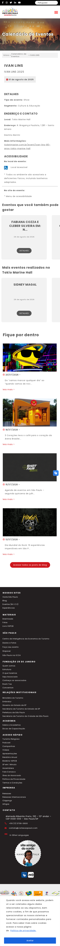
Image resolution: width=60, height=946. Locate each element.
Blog (5, 601)
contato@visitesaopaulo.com (23, 828)
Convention (8, 688)
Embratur (7, 701)
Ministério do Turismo (13, 698)
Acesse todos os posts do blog (30, 565)
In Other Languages (19, 835)
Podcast (6, 743)
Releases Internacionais (14, 797)
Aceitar (30, 940)
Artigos (6, 804)
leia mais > (9, 389)
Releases (7, 793)
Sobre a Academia (12, 725)
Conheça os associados (14, 680)
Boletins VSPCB (10, 761)
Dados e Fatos (9, 643)
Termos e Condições (12, 783)
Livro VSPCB (8, 626)
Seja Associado (10, 677)
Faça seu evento (11, 647)
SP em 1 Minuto (9, 764)
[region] (30, 921)
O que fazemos (10, 673)
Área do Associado (12, 775)
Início (6, 55)
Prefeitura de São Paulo (14, 712)
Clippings (7, 800)
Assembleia (8, 768)
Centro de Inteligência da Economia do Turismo (26, 639)
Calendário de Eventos (18, 55)
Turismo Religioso (11, 739)
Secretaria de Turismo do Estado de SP (21, 709)
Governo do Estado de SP (14, 705)
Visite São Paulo (10, 597)
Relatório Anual (10, 757)
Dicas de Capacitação (14, 729)
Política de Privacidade (14, 779)
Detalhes (24, 250)
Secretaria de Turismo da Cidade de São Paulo (25, 716)
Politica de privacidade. (23, 930)
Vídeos (6, 750)
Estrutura (7, 669)
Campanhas (9, 746)
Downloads (8, 619)
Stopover (7, 651)
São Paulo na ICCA (12, 655)
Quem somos (9, 666)
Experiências (9, 608)
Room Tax (7, 684)
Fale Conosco (9, 772)
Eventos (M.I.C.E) (10, 604)
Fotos (5, 622)
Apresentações (10, 754)
